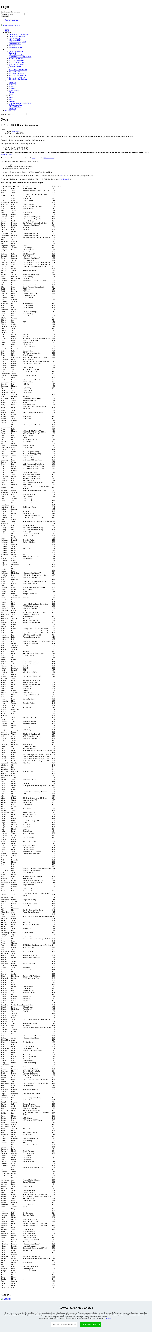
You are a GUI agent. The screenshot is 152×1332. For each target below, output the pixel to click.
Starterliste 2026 (14, 38)
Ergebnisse (12, 45)
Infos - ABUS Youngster (17, 64)
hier (33, 158)
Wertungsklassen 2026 (16, 55)
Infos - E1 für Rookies (16, 60)
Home (7, 29)
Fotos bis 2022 (14, 90)
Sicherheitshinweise (15, 47)
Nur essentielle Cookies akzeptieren (64, 1324)
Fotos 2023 (12, 88)
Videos (11, 92)
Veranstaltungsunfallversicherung (20, 103)
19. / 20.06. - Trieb (15, 71)
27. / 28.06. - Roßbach (16, 73)
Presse (11, 94)
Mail (61, 175)
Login (147, 2)
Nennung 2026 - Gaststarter (18, 36)
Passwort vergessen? (11, 20)
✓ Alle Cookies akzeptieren (90, 1324)
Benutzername (5, 12)
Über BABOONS (15, 107)
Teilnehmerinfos (49, 158)
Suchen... (4, 114)
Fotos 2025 (12, 84)
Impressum (12, 109)
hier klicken (108, 1318)
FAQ (10, 99)
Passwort (4, 14)
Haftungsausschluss (15, 105)
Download (12, 101)
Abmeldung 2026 (15, 40)
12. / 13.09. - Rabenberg (17, 77)
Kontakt (11, 97)
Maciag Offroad (10, 110)
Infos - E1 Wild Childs (16, 62)
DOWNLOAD (6, 154)
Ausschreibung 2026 (16, 51)
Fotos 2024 (12, 86)
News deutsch (16, 131)
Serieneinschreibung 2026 (17, 42)
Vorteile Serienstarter (16, 58)
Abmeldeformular (64, 179)
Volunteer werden (15, 66)
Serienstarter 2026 (15, 44)
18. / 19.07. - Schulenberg (17, 75)
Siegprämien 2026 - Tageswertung (20, 57)
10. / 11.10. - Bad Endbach (18, 79)
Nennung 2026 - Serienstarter (18, 34)
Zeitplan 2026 (13, 53)
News (7, 31)
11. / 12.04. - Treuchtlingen (18, 70)
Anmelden (5, 16)
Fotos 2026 (12, 83)
